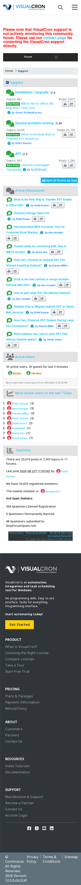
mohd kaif (18, 428)
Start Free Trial (17, 671)
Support (23, 71)
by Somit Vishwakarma (26, 112)
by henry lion (39, 252)
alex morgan (19, 408)
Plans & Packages (19, 696)
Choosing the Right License (27, 653)
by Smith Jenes (52, 339)
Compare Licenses (19, 659)
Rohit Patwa (19, 418)
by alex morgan (53, 232)
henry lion (18, 433)
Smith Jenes (19, 438)
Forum (28, 57)
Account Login (16, 815)
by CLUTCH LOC (36, 169)
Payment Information (22, 702)
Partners (12, 735)
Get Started (19, 624)
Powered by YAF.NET (36, 532)
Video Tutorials (17, 766)
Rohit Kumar (19, 403)
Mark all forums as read (61, 180)
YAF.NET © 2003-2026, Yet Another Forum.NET (60, 534)
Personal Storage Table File (31, 213)
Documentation (17, 772)
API (18, 153)
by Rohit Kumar (21, 143)
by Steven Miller (58, 265)
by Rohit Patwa (20, 219)
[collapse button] (7, 82)
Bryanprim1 (53, 491)
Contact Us (13, 741)
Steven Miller (20, 413)
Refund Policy (16, 708)
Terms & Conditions (51, 859)
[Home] (24, 8)
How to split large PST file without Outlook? (42, 293)
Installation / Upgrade (32, 92)
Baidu (16, 373)
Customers (13, 729)
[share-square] (72, 104)
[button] (10, 92)
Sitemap (71, 857)
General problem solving (34, 123)
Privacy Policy (16, 532)
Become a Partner (19, 803)
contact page (54, 37)
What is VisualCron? (21, 646)
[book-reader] (65, 104)
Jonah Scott (19, 423)
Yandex (36, 373)
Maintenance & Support (24, 796)
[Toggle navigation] (56, 57)
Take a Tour (14, 665)
